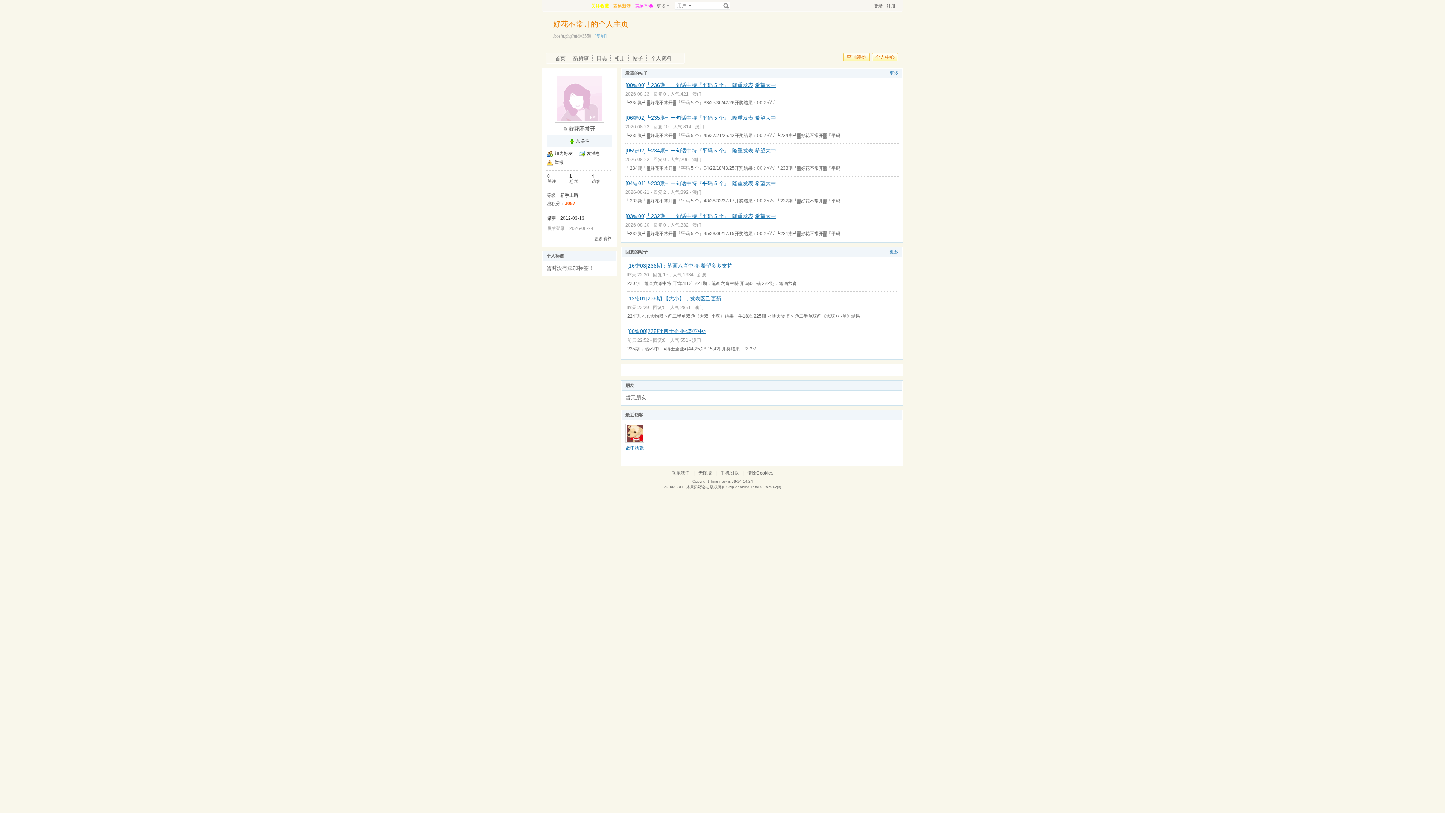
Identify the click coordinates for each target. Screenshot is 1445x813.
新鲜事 (581, 58)
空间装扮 (856, 57)
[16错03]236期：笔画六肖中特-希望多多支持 (679, 266)
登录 (878, 6)
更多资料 (603, 238)
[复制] (601, 36)
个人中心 (885, 57)
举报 (559, 162)
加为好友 (564, 153)
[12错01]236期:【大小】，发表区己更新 (674, 298)
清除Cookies (760, 473)
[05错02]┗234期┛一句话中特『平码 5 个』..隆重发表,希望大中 (700, 151)
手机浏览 (730, 473)
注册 (891, 6)
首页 (560, 58)
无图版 (705, 473)
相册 (620, 58)
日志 (601, 58)
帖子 (638, 58)
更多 (894, 73)
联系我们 (681, 473)
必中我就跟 (635, 450)
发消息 (593, 153)
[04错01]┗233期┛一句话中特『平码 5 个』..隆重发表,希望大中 (700, 183)
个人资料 (661, 58)
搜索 (726, 5)
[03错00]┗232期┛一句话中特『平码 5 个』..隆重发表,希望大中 (700, 216)
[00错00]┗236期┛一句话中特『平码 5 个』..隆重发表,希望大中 (700, 85)
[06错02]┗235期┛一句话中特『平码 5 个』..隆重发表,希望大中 (700, 118)
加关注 (583, 141)
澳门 (696, 94)
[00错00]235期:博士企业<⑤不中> (666, 331)
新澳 (701, 274)
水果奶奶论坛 (697, 487)
